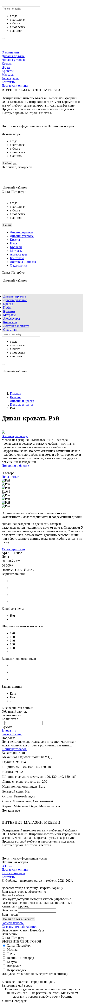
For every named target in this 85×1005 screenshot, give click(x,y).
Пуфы (6, 67)
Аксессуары (10, 78)
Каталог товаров (13, 873)
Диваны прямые (13, 56)
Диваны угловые (13, 59)
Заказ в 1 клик (12, 734)
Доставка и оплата (15, 85)
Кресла (7, 63)
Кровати (8, 71)
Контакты (8, 82)
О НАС (7, 866)
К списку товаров (14, 749)
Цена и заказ (10, 476)
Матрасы (8, 74)
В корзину (9, 730)
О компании (10, 52)
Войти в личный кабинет (18, 919)
